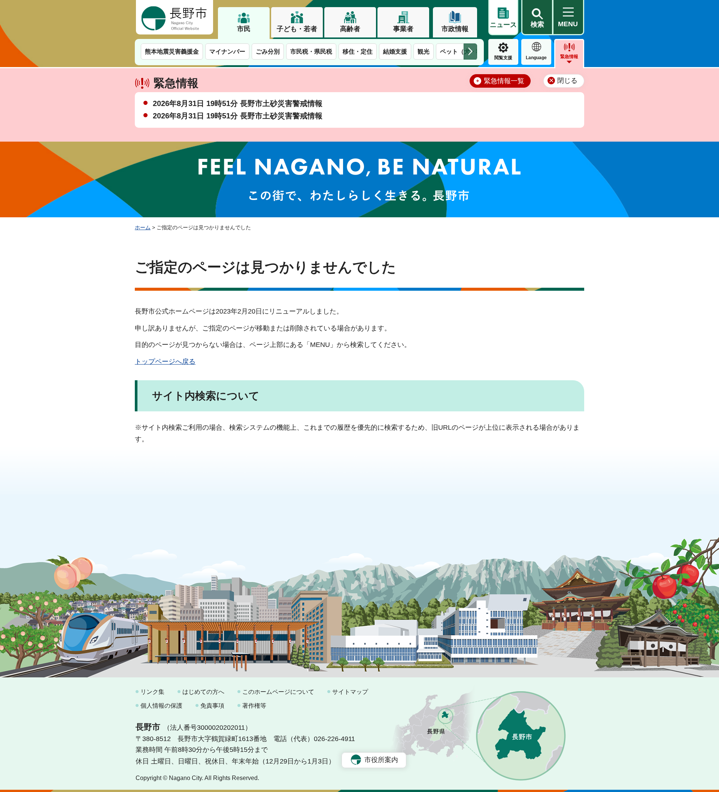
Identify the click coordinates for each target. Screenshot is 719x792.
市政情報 (455, 29)
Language (536, 57)
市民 (244, 29)
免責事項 (212, 705)
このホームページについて (278, 692)
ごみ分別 (268, 51)
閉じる (567, 80)
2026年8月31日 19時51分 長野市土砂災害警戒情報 (237, 103)
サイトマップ (350, 692)
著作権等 (254, 705)
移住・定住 (358, 51)
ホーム (143, 227)
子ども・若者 (297, 29)
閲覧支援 (503, 57)
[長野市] (174, 17)
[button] (537, 17)
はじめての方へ (203, 692)
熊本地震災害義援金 (172, 51)
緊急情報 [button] (569, 56)
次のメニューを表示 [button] (470, 51)
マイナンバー (227, 51)
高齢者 (350, 29)
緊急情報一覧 (504, 81)
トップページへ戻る (165, 361)
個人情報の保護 (161, 705)
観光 (424, 51)
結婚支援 (395, 51)
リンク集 (152, 692)
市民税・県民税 (311, 51)
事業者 (403, 29)
